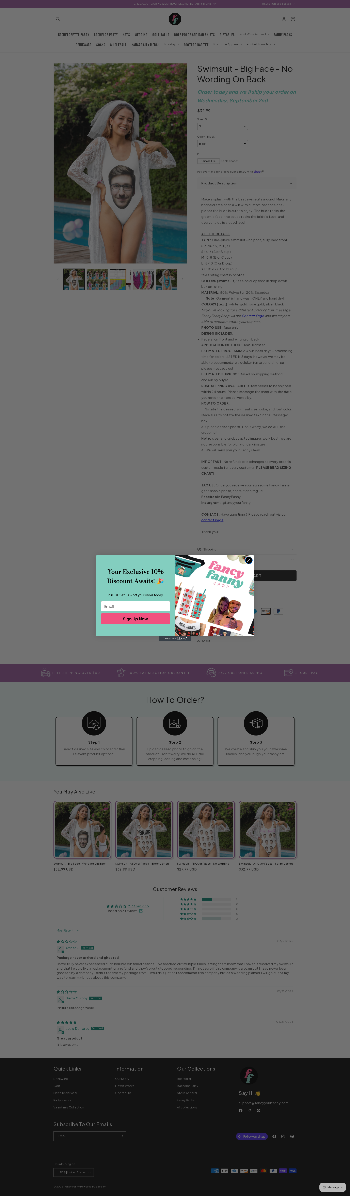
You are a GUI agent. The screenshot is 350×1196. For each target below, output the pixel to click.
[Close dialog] (248, 560)
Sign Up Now (135, 618)
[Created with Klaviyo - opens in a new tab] (175, 638)
